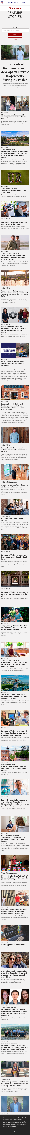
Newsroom (15, 7)
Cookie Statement (11, 1126)
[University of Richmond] (15, 2)
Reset (15, 39)
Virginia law (14, 843)
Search (15, 27)
